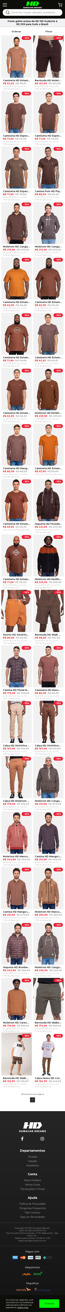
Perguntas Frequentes (32, 1208)
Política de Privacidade (32, 1203)
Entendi (49, 1303)
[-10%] (16, 57)
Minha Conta (32, 1184)
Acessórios (32, 1165)
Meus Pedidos (32, 1180)
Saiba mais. (23, 1307)
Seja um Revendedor (32, 1216)
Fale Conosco (32, 1212)
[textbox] (34, 12)
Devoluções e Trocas (32, 1189)
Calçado (32, 1161)
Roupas (32, 1156)
